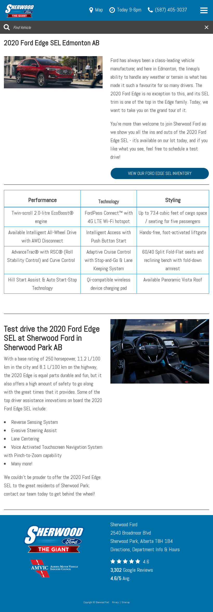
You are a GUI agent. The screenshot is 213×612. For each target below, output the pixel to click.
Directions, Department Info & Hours (145, 549)
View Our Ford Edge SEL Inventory (159, 173)
